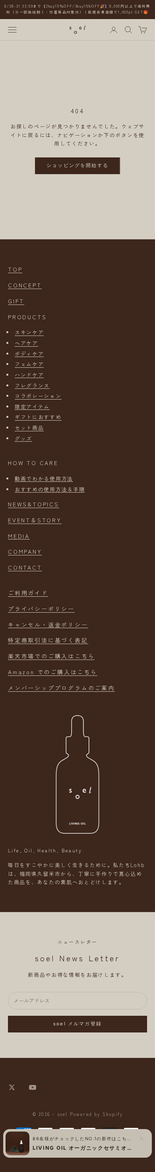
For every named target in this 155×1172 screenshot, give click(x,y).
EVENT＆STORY (35, 520)
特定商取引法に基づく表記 (48, 640)
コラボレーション (38, 396)
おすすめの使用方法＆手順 (50, 489)
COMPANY (25, 551)
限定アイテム (32, 406)
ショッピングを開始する (77, 165)
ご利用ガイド (28, 593)
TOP (15, 269)
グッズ (23, 438)
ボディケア (29, 353)
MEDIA (19, 536)
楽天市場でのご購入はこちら (51, 656)
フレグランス (32, 385)
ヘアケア (26, 343)
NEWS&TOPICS (33, 504)
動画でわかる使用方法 (44, 478)
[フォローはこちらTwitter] (12, 1087)
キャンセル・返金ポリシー (48, 625)
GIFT (16, 301)
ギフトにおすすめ (38, 417)
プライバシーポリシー (41, 609)
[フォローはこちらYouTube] (33, 1087)
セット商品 (29, 427)
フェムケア (29, 364)
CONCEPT (25, 285)
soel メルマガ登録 (77, 1023)
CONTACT (25, 567)
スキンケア (29, 332)
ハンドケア (29, 374)
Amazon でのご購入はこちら (52, 672)
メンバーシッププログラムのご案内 (61, 688)
